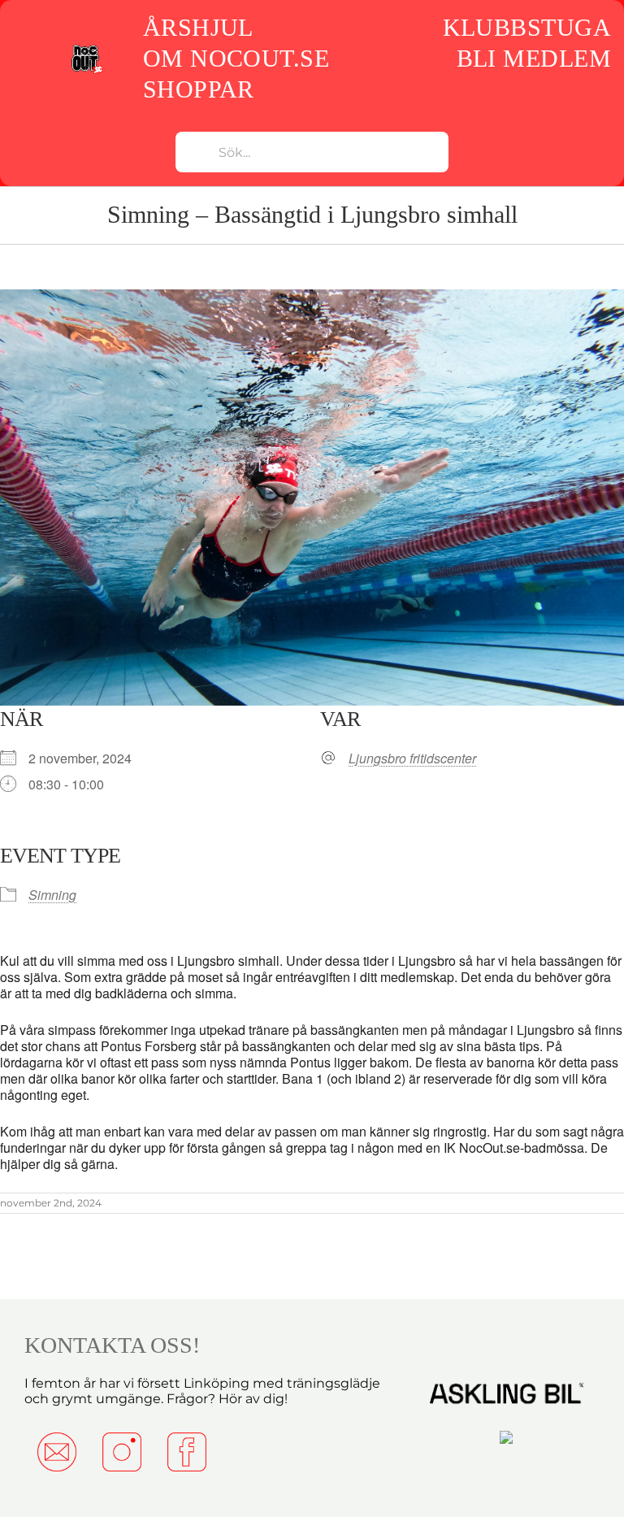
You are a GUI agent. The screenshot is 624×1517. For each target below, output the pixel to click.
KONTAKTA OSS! (112, 1345)
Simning (52, 894)
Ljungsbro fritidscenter (412, 758)
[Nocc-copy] (86, 48)
